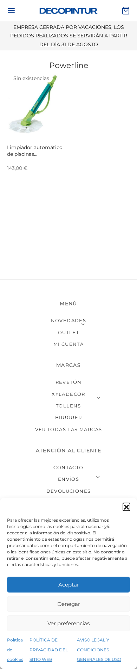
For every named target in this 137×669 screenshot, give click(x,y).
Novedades (68, 320)
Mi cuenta (68, 344)
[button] (126, 506)
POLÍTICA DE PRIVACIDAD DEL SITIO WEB (49, 649)
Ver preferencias (68, 623)
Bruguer (68, 417)
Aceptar (68, 584)
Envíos (68, 479)
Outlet (68, 332)
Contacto (68, 467)
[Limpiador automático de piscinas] (36, 105)
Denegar (68, 604)
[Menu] (11, 10)
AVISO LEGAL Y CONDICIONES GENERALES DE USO (99, 649)
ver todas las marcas (68, 429)
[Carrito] (126, 10)
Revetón (69, 382)
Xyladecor (68, 394)
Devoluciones (68, 491)
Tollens (68, 406)
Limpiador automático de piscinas (35, 151)
